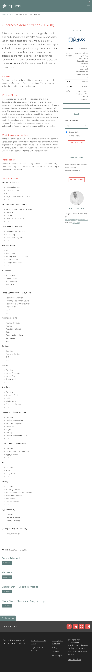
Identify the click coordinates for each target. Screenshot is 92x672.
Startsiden (5, 14)
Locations (56, 652)
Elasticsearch (8, 572)
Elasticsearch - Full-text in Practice (20, 587)
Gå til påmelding (77, 143)
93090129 (76, 223)
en (89, 1)
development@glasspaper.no (76, 220)
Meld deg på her (74, 659)
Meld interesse (76, 180)
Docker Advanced (11, 558)
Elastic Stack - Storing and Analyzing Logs (23, 601)
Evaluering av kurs (59, 656)
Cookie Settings (8, 618)
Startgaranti (56, 648)
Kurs (11, 14)
